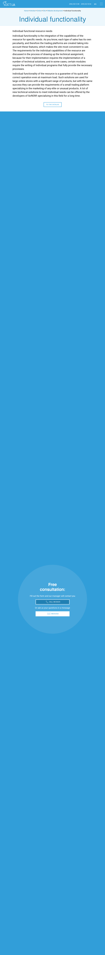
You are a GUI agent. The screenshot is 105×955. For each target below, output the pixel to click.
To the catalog (52, 105)
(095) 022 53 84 (86, 4)
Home (26, 11)
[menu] (101, 4)
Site (44, 11)
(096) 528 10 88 (74, 4)
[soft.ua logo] (9, 4)
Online (39, 11)
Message (55, 614)
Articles (32, 11)
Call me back (54, 602)
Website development (55, 11)
